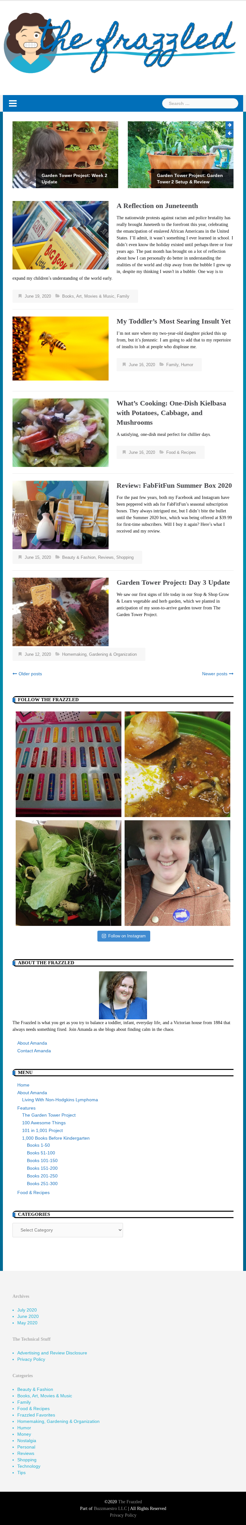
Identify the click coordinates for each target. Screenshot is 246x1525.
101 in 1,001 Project (42, 1130)
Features (26, 1108)
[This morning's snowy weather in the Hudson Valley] (177, 764)
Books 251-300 (42, 1183)
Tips (21, 1472)
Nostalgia (26, 1440)
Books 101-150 (42, 1160)
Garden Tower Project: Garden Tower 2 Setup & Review (190, 178)
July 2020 (27, 1309)
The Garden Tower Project (49, 1115)
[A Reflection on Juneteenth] (60, 234)
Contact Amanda (34, 1050)
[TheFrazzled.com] (120, 42)
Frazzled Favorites (36, 1414)
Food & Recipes (181, 452)
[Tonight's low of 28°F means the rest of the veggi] (68, 873)
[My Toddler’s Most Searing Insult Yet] (60, 347)
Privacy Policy (31, 1359)
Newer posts (214, 673)
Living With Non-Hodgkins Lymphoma (60, 1099)
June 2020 (28, 1316)
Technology (28, 1466)
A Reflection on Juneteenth (157, 206)
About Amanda (32, 1043)
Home (23, 1085)
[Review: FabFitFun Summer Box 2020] (60, 514)
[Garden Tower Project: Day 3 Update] (60, 611)
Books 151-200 (42, 1168)
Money (24, 1434)
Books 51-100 (41, 1152)
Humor (187, 364)
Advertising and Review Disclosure (52, 1352)
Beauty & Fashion (78, 557)
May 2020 (27, 1322)
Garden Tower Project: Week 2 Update (74, 178)
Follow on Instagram (127, 936)
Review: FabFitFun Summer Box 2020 (174, 485)
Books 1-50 (38, 1145)
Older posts (30, 673)
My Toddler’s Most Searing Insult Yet (174, 321)
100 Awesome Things (44, 1122)
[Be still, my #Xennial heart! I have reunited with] (68, 764)
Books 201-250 (42, 1175)
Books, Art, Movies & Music (88, 296)
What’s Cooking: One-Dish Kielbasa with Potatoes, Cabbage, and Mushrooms (171, 412)
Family (123, 296)
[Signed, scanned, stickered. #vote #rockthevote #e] (177, 873)
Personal (26, 1446)
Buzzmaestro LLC (110, 1508)
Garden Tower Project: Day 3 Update (173, 582)
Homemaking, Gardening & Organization (99, 654)
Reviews (106, 557)
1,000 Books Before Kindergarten (56, 1138)
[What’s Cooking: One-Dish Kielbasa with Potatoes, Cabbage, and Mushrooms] (60, 432)
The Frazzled (130, 1501)
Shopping (125, 557)
